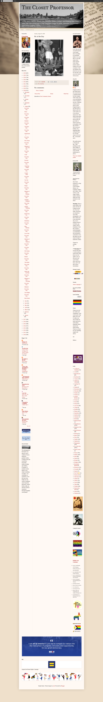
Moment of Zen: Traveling (27, 280)
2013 (24, 328)
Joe (75, 87)
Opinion (76, 441)
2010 (24, 334)
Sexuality (76, 469)
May (26, 305)
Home (22, 29)
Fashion (76, 394)
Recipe (75, 460)
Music (75, 435)
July (26, 301)
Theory (75, 480)
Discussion (76, 389)
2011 (24, 332)
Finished (26, 121)
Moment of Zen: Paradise (27, 193)
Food (75, 401)
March (26, 309)
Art (75, 371)
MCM (75, 418)
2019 (24, 88)
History (76, 411)
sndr (54, 685)
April (26, 307)
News (75, 437)
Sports (75, 471)
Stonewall (76, 474)
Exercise (26, 160)
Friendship (25, 36)
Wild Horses (24, 343)
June (26, 303)
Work (75, 491)
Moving (76, 433)
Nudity (75, 439)
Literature (76, 416)
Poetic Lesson (77, 449)
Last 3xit (24, 393)
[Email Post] (48, 81)
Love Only (27, 233)
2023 (24, 79)
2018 (24, 90)
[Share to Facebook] (55, 81)
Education (76, 391)
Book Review (77, 373)
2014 (24, 325)
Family (75, 392)
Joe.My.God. (25, 348)
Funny (75, 403)
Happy (26, 185)
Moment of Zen (77, 427)
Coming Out (77, 384)
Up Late (26, 180)
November (27, 95)
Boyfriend (76, 377)
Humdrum (27, 220)
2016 (24, 321)
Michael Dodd (77, 420)
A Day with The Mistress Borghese (25, 367)
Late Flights (27, 292)
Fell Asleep (27, 251)
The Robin (27, 262)
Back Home (24, 361)
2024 (24, 77)
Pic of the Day (41, 83)
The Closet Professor (48, 7)
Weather (76, 486)
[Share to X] (53, 81)
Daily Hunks (25, 411)
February (27, 311)
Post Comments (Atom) (45, 96)
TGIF (26, 154)
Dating (75, 387)
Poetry (75, 452)
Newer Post (37, 93)
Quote (75, 458)
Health (75, 409)
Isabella (76, 415)
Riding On (24, 342)
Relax (26, 111)
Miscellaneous (77, 423)
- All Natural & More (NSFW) (25, 377)
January (26, 315)
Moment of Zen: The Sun (27, 148)
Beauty (26, 256)
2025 (24, 75)
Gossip (75, 407)
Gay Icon (76, 405)
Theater (76, 478)
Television (76, 476)
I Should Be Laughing (25, 403)
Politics (75, 454)
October (26, 99)
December (27, 92)
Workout (76, 493)
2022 (24, 81)
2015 (24, 323)
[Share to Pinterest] (56, 81)
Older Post (66, 93)
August (26, 106)
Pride (75, 456)
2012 (24, 330)
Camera (76, 378)
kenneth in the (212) (25, 385)
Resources (76, 467)
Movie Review (77, 430)
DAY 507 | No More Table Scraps (25, 396)
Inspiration (76, 413)
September (27, 102)
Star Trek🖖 (77, 473)
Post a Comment (39, 90)
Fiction (75, 399)
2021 (24, 83)
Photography (77, 443)
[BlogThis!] (52, 81)
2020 (24, 86)
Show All (28, 426)
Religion (76, 462)
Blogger (62, 685)
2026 (24, 73)
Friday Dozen (25, 379)
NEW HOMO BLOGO (25, 420)
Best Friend (27, 298)
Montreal (27, 286)
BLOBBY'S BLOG (25, 359)
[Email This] (51, 81)
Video (75, 484)
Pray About (27, 140)
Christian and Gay (30, 29)
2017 (24, 319)
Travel (75, 482)
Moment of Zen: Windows (27, 240)
